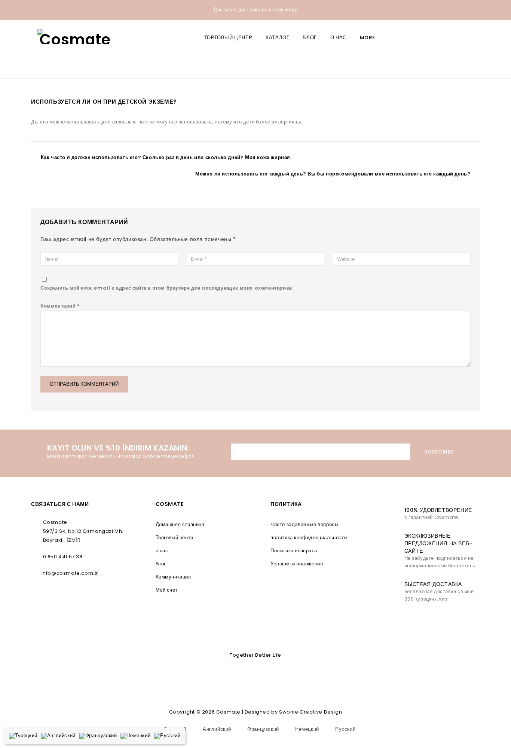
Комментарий (60, 305)
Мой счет (167, 589)
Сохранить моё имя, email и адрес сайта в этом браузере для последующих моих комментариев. (166, 287)
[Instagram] (209, 677)
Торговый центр (228, 37)
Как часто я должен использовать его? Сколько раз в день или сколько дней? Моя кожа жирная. (166, 157)
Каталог (277, 37)
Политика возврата (293, 550)
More (367, 37)
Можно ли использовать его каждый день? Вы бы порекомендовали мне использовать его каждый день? (332, 173)
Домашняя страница (180, 524)
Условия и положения (296, 563)
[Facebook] (176, 677)
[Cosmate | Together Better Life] (75, 36)
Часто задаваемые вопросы (304, 524)
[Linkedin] (192, 677)
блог (309, 37)
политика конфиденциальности (308, 537)
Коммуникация (173, 576)
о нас (338, 37)
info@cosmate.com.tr (70, 573)
